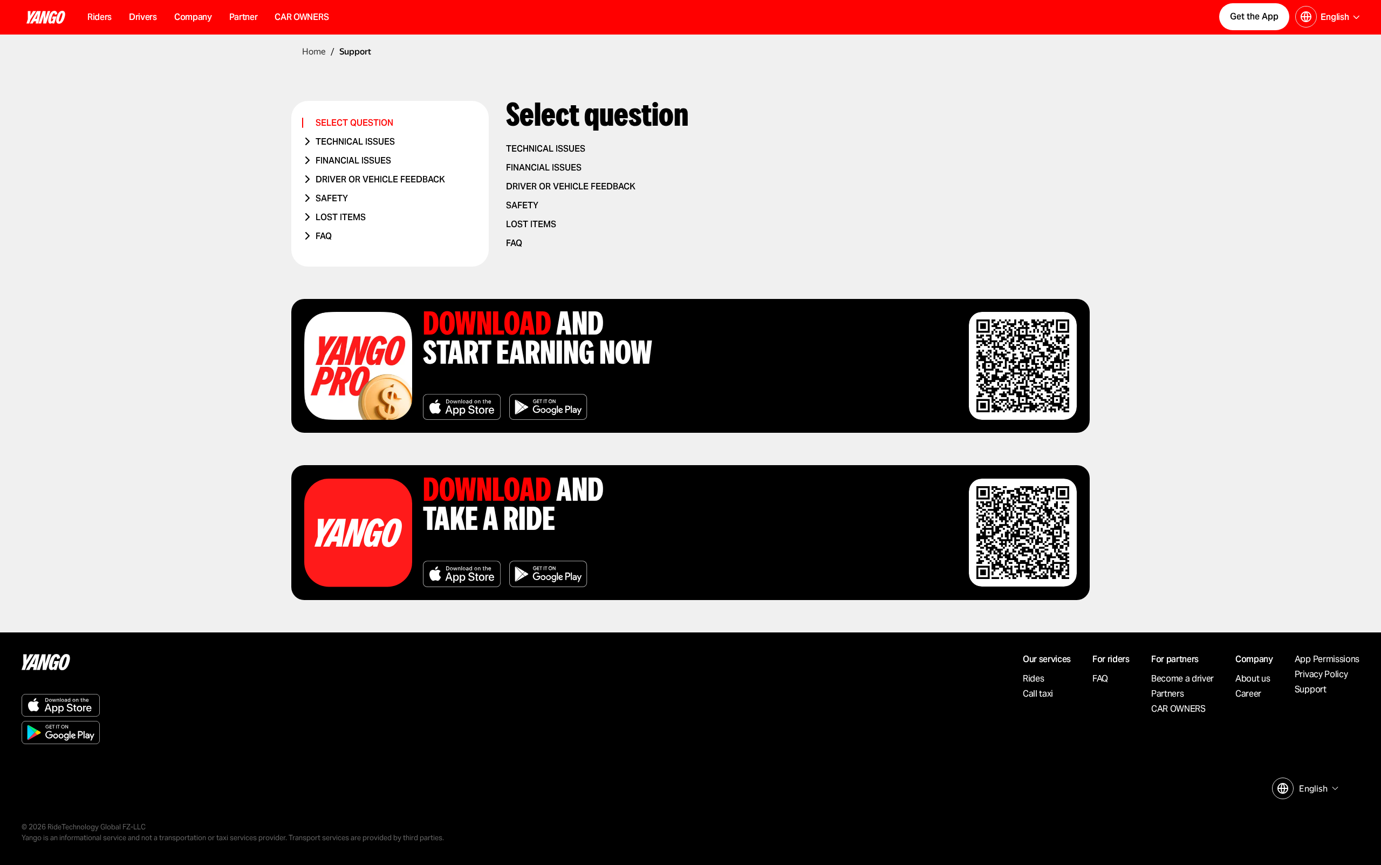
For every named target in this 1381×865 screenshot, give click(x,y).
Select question (354, 123)
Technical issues (355, 142)
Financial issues (353, 160)
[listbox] (1317, 789)
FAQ (324, 236)
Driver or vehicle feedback (380, 179)
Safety (332, 198)
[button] (193, 17)
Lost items (341, 217)
